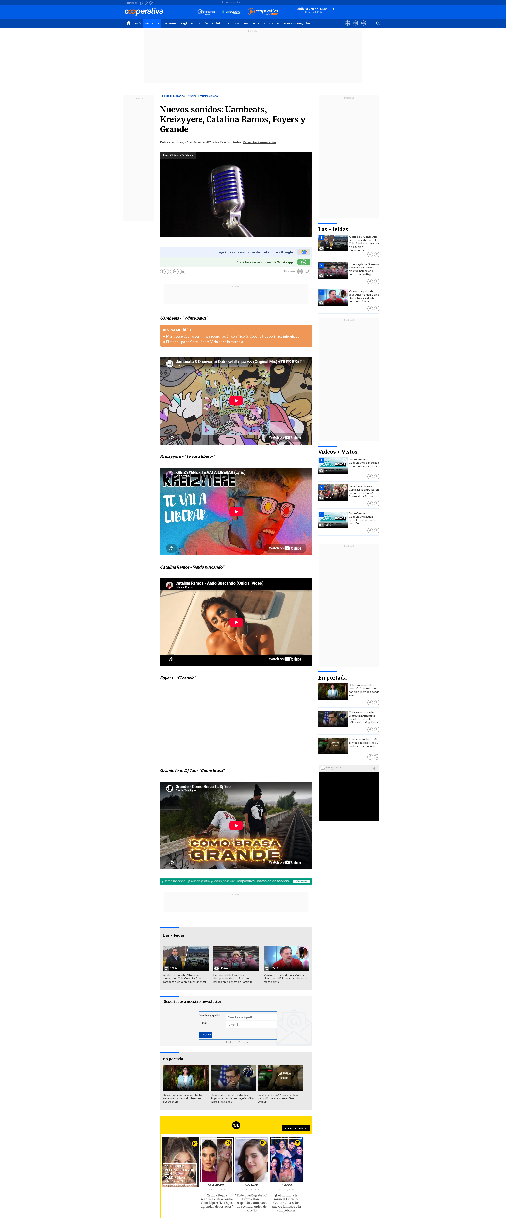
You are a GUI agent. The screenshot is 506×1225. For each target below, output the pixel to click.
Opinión (218, 23)
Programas (271, 23)
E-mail (203, 1022)
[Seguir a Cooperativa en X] (146, 2)
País (138, 23)
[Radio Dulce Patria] (206, 12)
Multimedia (251, 23)
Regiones (187, 23)
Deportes (169, 23)
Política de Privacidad (238, 1042)
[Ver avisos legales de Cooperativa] (347, 27)
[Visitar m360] (355, 27)
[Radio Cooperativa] (263, 12)
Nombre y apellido (210, 1015)
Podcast (233, 23)
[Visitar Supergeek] (363, 27)
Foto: (166, 155)
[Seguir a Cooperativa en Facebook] (141, 2)
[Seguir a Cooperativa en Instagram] (151, 2)
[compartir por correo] (300, 271)
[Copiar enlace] (307, 271)
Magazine (152, 23)
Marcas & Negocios (296, 23)
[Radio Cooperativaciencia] (231, 12)
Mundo (203, 23)
